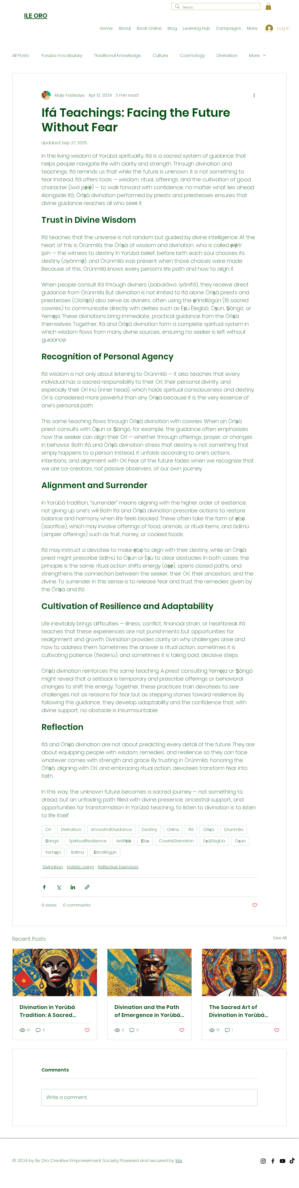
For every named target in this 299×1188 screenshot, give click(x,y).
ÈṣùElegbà (214, 841)
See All (280, 938)
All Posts (20, 55)
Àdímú (77, 852)
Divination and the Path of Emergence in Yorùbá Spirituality (147, 1011)
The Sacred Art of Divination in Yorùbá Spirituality (237, 1011)
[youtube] (282, 1161)
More (254, 55)
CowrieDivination (176, 841)
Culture (160, 55)
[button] (268, 6)
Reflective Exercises (118, 867)
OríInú (173, 829)
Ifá (191, 829)
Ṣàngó (52, 841)
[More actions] (254, 95)
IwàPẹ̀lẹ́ (124, 841)
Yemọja (53, 852)
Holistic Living (80, 867)
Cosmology (192, 55)
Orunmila (233, 829)
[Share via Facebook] (44, 887)
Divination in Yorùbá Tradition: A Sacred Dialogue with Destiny (49, 1011)
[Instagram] (263, 1161)
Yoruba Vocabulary (61, 55)
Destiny (149, 829)
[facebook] (273, 1161)
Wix (178, 1160)
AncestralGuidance (111, 829)
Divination (227, 55)
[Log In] (266, 28)
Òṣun (240, 841)
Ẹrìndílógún (105, 852)
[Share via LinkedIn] (73, 887)
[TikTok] (292, 1161)
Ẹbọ (145, 841)
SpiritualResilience (88, 841)
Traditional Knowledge (117, 55)
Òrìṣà (208, 829)
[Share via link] (87, 887)
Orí (48, 829)
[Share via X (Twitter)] (58, 887)
